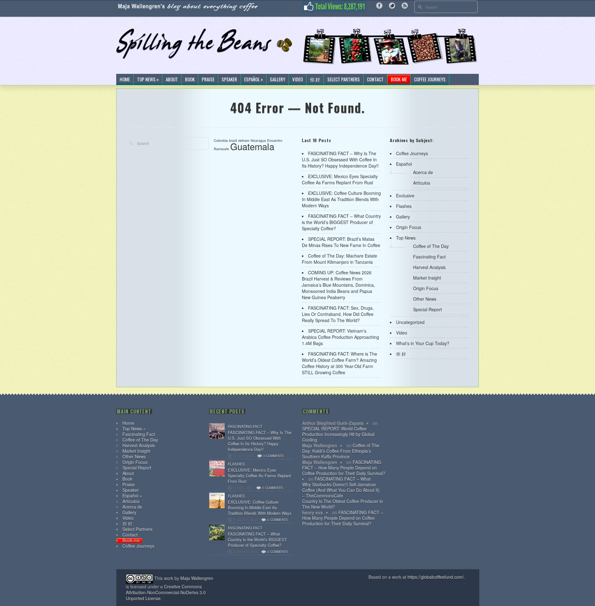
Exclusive (405, 195)
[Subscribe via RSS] (405, 5)
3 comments (273, 456)
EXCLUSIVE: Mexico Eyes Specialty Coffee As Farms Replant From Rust (340, 179)
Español (404, 164)
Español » (253, 79)
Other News (424, 299)
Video (297, 79)
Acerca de (423, 172)
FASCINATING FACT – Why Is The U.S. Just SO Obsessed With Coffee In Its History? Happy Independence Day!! (340, 159)
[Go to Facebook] (379, 5)
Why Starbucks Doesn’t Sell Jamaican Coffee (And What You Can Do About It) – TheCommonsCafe (341, 490)
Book (190, 79)
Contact (375, 79)
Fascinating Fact (429, 257)
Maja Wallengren (196, 578)
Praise (208, 79)
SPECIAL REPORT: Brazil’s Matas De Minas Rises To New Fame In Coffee (341, 242)
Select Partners (343, 79)
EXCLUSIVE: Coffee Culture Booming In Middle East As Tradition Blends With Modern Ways (341, 199)
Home (125, 79)
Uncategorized (410, 322)
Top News (406, 238)
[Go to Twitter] (392, 5)
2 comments (272, 488)
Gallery (277, 79)
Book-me (399, 79)
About (172, 79)
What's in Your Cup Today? (422, 343)
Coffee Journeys (430, 79)
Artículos (421, 183)
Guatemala (252, 146)
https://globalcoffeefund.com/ (436, 577)
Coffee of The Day (431, 246)
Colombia (221, 140)
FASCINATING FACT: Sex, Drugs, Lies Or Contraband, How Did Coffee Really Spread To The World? (338, 314)
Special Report (427, 309)
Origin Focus (408, 227)
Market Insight (427, 278)
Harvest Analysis (429, 267)
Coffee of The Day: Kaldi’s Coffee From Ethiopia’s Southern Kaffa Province (340, 451)
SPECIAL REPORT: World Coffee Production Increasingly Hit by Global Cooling (338, 434)
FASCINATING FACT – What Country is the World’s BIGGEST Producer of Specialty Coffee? (341, 222)
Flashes (404, 206)
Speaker (229, 79)
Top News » (148, 79)
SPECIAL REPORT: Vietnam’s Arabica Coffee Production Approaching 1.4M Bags (340, 337)
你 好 (315, 79)
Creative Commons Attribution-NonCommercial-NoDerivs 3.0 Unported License (166, 592)
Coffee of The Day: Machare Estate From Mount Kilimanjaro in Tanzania (339, 259)
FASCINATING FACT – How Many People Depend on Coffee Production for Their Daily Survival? (343, 467)
